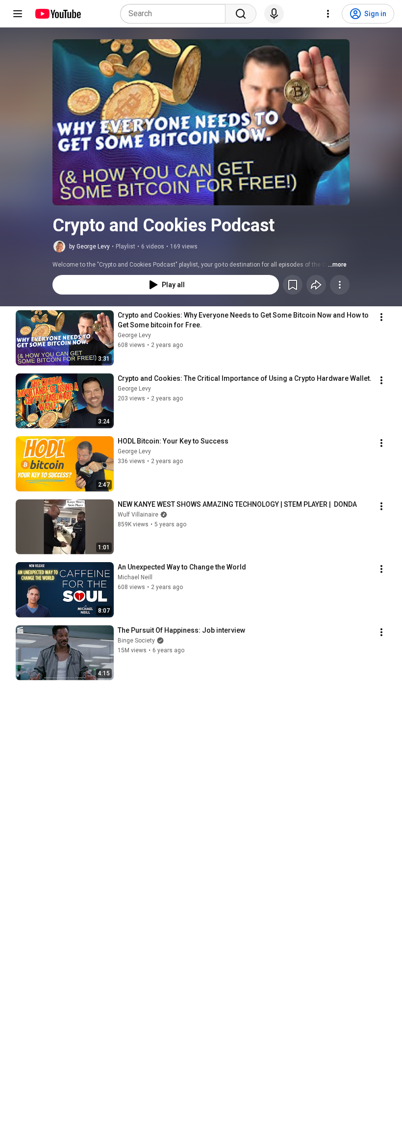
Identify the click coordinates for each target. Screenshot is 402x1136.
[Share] (316, 285)
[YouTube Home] (57, 13)
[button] (201, 122)
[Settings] (328, 14)
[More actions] (340, 285)
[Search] (240, 14)
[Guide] (18, 14)
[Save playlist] (292, 285)
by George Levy (89, 246)
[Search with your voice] (274, 14)
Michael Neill (135, 577)
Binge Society (136, 640)
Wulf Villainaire (138, 514)
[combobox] (175, 14)
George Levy (134, 335)
